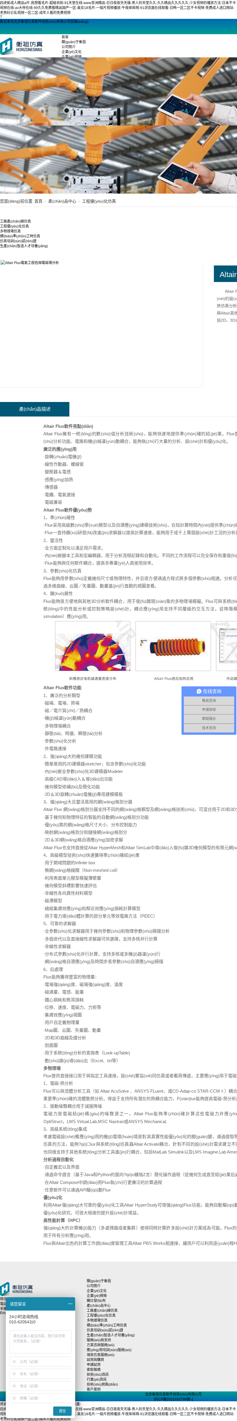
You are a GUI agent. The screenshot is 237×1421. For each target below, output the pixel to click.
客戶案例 (94, 1389)
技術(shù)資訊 (98, 1375)
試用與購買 (95, 1360)
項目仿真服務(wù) (100, 1355)
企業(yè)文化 (72, 52)
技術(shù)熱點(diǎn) (102, 1384)
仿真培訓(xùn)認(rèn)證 (18, 241)
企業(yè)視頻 (72, 57)
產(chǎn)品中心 (62, 201)
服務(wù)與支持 (99, 1340)
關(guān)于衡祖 (74, 42)
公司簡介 (68, 47)
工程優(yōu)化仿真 (99, 201)
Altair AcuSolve (115, 1091)
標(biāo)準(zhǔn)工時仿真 (20, 236)
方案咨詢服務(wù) (100, 1345)
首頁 (65, 37)
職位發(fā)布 (96, 1301)
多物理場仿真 (10, 231)
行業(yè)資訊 (97, 1380)
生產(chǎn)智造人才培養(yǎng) (24, 246)
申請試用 (94, 1365)
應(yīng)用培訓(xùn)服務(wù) (109, 1350)
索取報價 (94, 1370)
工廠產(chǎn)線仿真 (15, 221)
